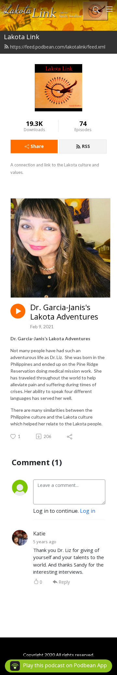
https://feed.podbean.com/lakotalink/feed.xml (57, 47)
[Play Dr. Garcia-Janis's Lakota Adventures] (17, 311)
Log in (87, 510)
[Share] (70, 436)
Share (37, 146)
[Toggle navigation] (109, 9)
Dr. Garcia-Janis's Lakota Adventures (64, 312)
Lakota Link (21, 36)
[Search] (96, 9)
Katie (39, 533)
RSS (86, 146)
